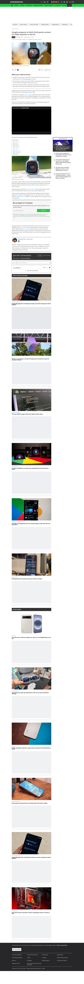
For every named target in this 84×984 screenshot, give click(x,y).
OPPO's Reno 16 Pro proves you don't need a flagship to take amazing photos (63, 148)
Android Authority (31, 189)
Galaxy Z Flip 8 (55, 24)
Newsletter (49, 69)
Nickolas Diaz (20, 37)
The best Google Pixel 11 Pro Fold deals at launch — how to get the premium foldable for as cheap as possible (63, 176)
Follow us (41, 69)
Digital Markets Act (20, 196)
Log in (44, 255)
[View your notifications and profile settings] (67, 2)
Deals (69, 5)
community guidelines (25, 258)
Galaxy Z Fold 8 (45, 24)
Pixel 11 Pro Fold (34, 24)
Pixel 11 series (23, 24)
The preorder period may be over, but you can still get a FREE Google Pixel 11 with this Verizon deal (63, 162)
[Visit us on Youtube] (52, 2)
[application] (31, 120)
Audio (64, 5)
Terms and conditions (17, 954)
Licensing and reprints (62, 960)
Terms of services (28, 214)
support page (27, 94)
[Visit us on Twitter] (50, 2)
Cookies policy (60, 954)
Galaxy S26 (64, 24)
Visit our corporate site (62, 945)
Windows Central (16, 963)
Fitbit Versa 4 (16, 150)
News (13, 37)
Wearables (29, 5)
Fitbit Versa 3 (16, 148)
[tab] (17, 268)
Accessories (58, 5)
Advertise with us (46, 960)
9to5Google (27, 229)
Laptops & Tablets (38, 5)
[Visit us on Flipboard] (56, 2)
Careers (28, 957)
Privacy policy (45, 954)
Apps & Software (49, 5)
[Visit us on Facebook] (47, 2)
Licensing (44, 957)
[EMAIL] (19, 241)
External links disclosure (62, 957)
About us (14, 960)
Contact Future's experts (32, 954)
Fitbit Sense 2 (16, 142)
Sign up (48, 255)
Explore (16, 5)
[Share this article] (13, 70)
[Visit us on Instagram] (54, 2)
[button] (71, 2)
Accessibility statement (17, 957)
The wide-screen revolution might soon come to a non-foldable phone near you (62, 169)
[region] (31, 262)
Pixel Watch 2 (23, 227)
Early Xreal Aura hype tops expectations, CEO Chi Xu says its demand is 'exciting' (63, 155)
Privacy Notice (16, 215)
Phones (22, 5)
